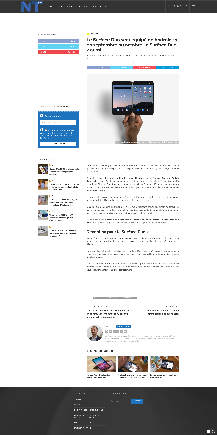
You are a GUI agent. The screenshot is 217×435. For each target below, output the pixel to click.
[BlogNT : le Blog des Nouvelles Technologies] (32, 6)
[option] (101, 367)
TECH (86, 6)
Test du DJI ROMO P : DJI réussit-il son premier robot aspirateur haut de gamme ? (63, 233)
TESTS (60, 6)
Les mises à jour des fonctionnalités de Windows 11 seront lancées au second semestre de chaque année (108, 313)
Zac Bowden (113, 184)
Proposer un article (82, 428)
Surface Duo (151, 63)
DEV (94, 6)
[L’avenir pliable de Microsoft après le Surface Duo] (165, 364)
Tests (52, 165)
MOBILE (70, 6)
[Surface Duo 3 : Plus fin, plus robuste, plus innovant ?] (101, 364)
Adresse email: (53, 116)
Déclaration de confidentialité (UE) (88, 410)
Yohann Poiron (109, 63)
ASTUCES (104, 6)
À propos (78, 400)
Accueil (90, 55)
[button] (211, 431)
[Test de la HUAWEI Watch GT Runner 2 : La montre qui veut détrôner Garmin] (43, 215)
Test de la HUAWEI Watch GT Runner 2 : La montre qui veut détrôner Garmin (61, 217)
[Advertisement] (48, 20)
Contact (77, 405)
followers (73, 41)
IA (79, 6)
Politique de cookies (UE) (84, 423)
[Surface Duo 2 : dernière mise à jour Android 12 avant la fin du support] (133, 364)
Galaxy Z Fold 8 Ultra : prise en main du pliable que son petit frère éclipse (64, 171)
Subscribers (72, 52)
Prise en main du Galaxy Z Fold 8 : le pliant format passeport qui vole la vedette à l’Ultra (64, 187)
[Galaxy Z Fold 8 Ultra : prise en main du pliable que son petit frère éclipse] (43, 169)
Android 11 (140, 63)
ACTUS (51, 6)
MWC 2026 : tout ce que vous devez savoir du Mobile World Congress (88, 416)
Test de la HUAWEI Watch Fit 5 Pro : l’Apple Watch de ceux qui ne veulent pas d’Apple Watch (63, 202)
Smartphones (93, 34)
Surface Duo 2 (164, 63)
